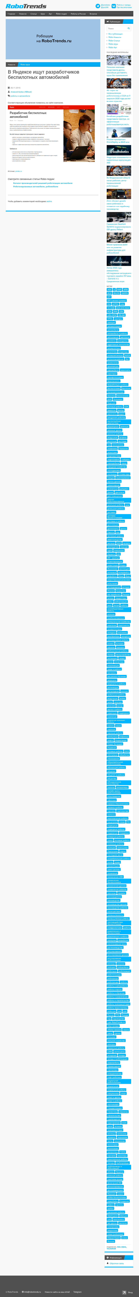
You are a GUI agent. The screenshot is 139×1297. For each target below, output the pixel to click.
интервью (112, 572)
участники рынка (115, 1179)
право (117, 862)
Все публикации (115, 33)
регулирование (114, 951)
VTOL (110, 318)
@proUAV (104, 7)
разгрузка (112, 940)
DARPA (125, 293)
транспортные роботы (117, 1159)
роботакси (112, 971)
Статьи (34, 13)
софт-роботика (114, 1077)
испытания (112, 583)
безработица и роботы (118, 384)
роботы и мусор (115, 989)
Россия (111, 1015)
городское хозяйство (117, 466)
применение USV (115, 876)
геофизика (112, 448)
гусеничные (113, 488)
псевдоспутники (115, 927)
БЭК (126, 406)
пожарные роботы (116, 836)
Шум (43, 13)
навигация (112, 713)
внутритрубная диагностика (114, 422)
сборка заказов (114, 1029)
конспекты (122, 632)
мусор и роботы (115, 709)
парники (111, 811)
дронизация (113, 524)
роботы (124, 982)
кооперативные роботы (118, 639)
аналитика (112, 351)
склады (122, 1055)
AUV (109, 293)
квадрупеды (121, 598)
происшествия (114, 911)
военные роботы (115, 433)
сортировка (113, 1069)
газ (109, 444)
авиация (111, 322)
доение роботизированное (116, 500)
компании (112, 625)
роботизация (124, 971)
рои (119, 1011)
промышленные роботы (118, 918)
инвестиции (113, 565)
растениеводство (115, 947)
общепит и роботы (116, 774)
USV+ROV (112, 315)
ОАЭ (127, 751)
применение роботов (117, 889)
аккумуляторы (114, 348)
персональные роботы (118, 818)
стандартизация (115, 1108)
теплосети (121, 1133)
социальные (113, 1086)
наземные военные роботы (116, 721)
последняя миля (115, 854)
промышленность (115, 915)
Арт (50, 13)
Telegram (111, 1248)
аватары (118, 318)
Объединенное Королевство (114, 782)
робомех (111, 967)
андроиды (123, 351)
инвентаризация (115, 561)
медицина (112, 680)
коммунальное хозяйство (119, 621)
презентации (113, 865)
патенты (111, 814)
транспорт (122, 1155)
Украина (119, 1171)
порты (122, 851)
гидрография (113, 459)
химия (120, 1193)
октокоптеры (122, 787)
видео (121, 414)
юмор (124, 1237)
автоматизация (114, 326)
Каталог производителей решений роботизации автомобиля (42, 183)
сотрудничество (114, 1073)
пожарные (124, 833)
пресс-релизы (114, 869)
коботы (124, 605)
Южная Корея (114, 1237)
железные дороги (115, 535)
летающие (112, 658)
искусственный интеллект (119, 579)
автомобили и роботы (117, 333)
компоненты (123, 625)
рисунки (120, 963)
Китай (116, 605)
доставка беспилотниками (115, 516)
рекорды (111, 963)
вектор (121, 410)
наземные (112, 716)
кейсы (110, 601)
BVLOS (116, 293)
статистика (112, 1111)
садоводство (118, 1018)
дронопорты (113, 528)
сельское (112, 1037)
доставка (111, 512)
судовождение (114, 1119)
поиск (110, 840)
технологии (120, 1141)
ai (114, 289)
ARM (126, 289)
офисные (112, 800)
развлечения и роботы (118, 936)
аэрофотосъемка (115, 377)
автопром (125, 337)
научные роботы (115, 733)
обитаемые (113, 754)
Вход (130, 1292)
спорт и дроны (114, 1097)
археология (113, 362)
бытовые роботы (115, 406)
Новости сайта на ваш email (57, 1291)
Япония (111, 1241)
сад (109, 1018)
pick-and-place (123, 307)
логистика (119, 661)
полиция (111, 847)
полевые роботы (122, 840)
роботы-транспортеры (117, 1007)
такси (110, 1126)
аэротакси (112, 373)
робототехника (114, 974)
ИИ (118, 554)
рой (125, 1011)
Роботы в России (78, 13)
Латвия (111, 654)
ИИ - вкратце (113, 557)
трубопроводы (122, 1163)
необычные (113, 736)
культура (120, 643)
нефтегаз (124, 736)
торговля (111, 1155)
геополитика (117, 444)
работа (127, 927)
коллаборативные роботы (115, 609)
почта (110, 862)
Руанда (124, 1015)
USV (121, 311)
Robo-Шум (25, 64)
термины (111, 1137)
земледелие (113, 546)
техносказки (113, 1148)
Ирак (121, 576)
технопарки (113, 1144)
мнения (124, 691)
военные (124, 426)
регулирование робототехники (114, 959)
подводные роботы (116, 829)
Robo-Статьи (114, 40)
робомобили (123, 967)
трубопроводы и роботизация (115, 1167)
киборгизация (121, 601)
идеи (110, 550)
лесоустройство (123, 654)
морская (118, 702)
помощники (122, 847)
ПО (128, 822)
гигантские (112, 452)
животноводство (115, 539)
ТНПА (122, 1152)
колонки (111, 614)
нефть (110, 740)
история (125, 587)
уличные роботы (115, 1175)
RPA (115, 311)
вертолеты (112, 414)
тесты (110, 1141)
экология (123, 1223)
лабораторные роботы (118, 650)
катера (110, 598)
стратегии (123, 1111)
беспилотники (114, 388)
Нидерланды (121, 740)
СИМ (110, 1051)
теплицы (111, 1133)
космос (111, 643)
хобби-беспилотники (117, 1197)
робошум (112, 1011)
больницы (117, 399)
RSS (119, 1247)
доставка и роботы (116, 521)
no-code (111, 307)
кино (110, 605)
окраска (111, 787)
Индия (123, 565)
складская (112, 1055)
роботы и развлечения (118, 996)
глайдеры (125, 459)
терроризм (122, 1137)
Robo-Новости (114, 37)
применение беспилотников (114, 881)
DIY (109, 296)
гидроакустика (114, 455)
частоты (119, 1204)
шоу (109, 1219)
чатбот (110, 1208)
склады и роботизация (117, 1058)
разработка (123, 940)
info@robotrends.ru (32, 1291)
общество (112, 778)
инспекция (124, 568)
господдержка (114, 470)
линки (110, 661)
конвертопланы (114, 629)
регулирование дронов (118, 954)
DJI (109, 304)
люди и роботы (114, 669)
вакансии (112, 410)
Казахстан (120, 590)
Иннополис (112, 568)
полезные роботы (115, 843)
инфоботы (112, 576)
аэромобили (113, 370)
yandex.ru (18, 171)
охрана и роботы (115, 807)
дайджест (124, 488)
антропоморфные (116, 359)
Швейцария (113, 1215)
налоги (111, 725)
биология (126, 388)
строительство (114, 1115)
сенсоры (111, 1044)
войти (49, 201)
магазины (112, 672)
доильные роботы (115, 505)
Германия (123, 448)
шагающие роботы (116, 1212)
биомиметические (116, 392)
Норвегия (112, 747)
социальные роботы (116, 1089)
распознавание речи (117, 943)
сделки (117, 1033)
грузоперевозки (123, 477)
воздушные (112, 437)
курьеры (120, 647)
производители (114, 896)
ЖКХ (119, 543)
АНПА (127, 355)
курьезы (111, 647)
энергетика (112, 1230)
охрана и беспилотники (118, 803)
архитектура (113, 366)
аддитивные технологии (118, 344)
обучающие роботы (116, 767)
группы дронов (114, 481)
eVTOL (115, 304)
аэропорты (125, 370)
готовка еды (124, 474)
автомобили (113, 329)
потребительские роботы (119, 858)
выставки (122, 441)
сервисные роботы (116, 1048)
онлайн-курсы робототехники (114, 791)
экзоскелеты (118, 1219)
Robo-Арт (112, 47)
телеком (118, 1126)
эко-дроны (112, 1223)
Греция (111, 477)
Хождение (124, 1201)
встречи (123, 437)
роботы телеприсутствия (118, 1004)
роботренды (113, 982)
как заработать (114, 594)
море (110, 702)
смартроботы (113, 1062)
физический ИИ (114, 1182)
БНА (109, 399)
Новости (22, 13)
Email (123, 1247)
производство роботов (117, 907)
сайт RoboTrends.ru (116, 1022)
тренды (111, 1163)
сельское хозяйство (116, 1040)
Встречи (93, 13)
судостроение (114, 1122)
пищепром (112, 822)
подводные (112, 825)
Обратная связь (117, 1263)
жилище (111, 543)
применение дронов (117, 885)
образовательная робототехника (115, 763)
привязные (112, 873)
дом (127, 505)
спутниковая (113, 1104)
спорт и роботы (114, 1100)
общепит (111, 771)
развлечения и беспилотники (114, 932)
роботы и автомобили (20, 95)
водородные (113, 426)
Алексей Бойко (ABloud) (21, 91)
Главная (11, 13)
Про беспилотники (124, 7)
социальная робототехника (114, 1081)
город (123, 463)
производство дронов (117, 904)
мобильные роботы (116, 694)
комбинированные (116, 618)
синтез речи (119, 1051)
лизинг (122, 658)
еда (117, 532)
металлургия (113, 691)
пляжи (122, 822)
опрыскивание (114, 796)
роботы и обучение (116, 993)
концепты (126, 636)
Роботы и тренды (124, 5)
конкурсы (112, 632)
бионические (122, 395)
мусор (120, 705)
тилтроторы (113, 1152)
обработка (124, 754)
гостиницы (112, 474)
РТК (117, 1015)
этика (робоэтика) (115, 1234)
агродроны (123, 340)
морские (111, 705)
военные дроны (114, 430)
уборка (111, 1171)
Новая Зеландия (115, 744)
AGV (109, 289)
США (124, 1122)
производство (114, 900)
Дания (110, 492)
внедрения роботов (116, 417)
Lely (122, 304)
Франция (112, 1193)
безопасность (114, 381)
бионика (111, 395)
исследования (114, 587)
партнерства (122, 811)
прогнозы (112, 893)
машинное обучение (117, 676)
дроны (123, 528)
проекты (121, 893)
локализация (113, 665)
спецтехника (113, 1093)
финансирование (115, 1186)
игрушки (124, 546)
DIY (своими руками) (117, 300)
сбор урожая (113, 1026)
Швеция (123, 1215)
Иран (127, 576)
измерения (119, 550)
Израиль (111, 554)
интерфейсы (123, 572)
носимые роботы (115, 751)
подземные (113, 833)
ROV (109, 311)
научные (111, 729)
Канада (126, 594)
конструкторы (113, 636)
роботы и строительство (118, 1000)
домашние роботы (116, 508)
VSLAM (121, 315)
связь (110, 1033)
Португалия (113, 851)
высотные (112, 441)
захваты (126, 543)
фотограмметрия (115, 1190)
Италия (111, 590)
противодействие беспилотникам (115, 923)
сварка (126, 1029)
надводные (124, 713)
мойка (122, 698)
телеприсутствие (115, 1130)
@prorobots (105, 5)
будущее (111, 403)
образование (113, 758)
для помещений (115, 496)
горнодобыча (113, 463)
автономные (113, 337)
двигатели (119, 492)
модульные (113, 698)
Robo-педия (61, 13)
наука (118, 725)
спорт (123, 1093)
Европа (111, 532)
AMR (119, 289)
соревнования (114, 1066)
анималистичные (115, 355)
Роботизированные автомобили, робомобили (35, 186)
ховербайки (113, 1201)
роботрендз (113, 978)
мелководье (113, 687)
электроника (113, 1226)
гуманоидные (113, 485)
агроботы (112, 340)
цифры (111, 1204)
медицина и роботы (116, 683)
